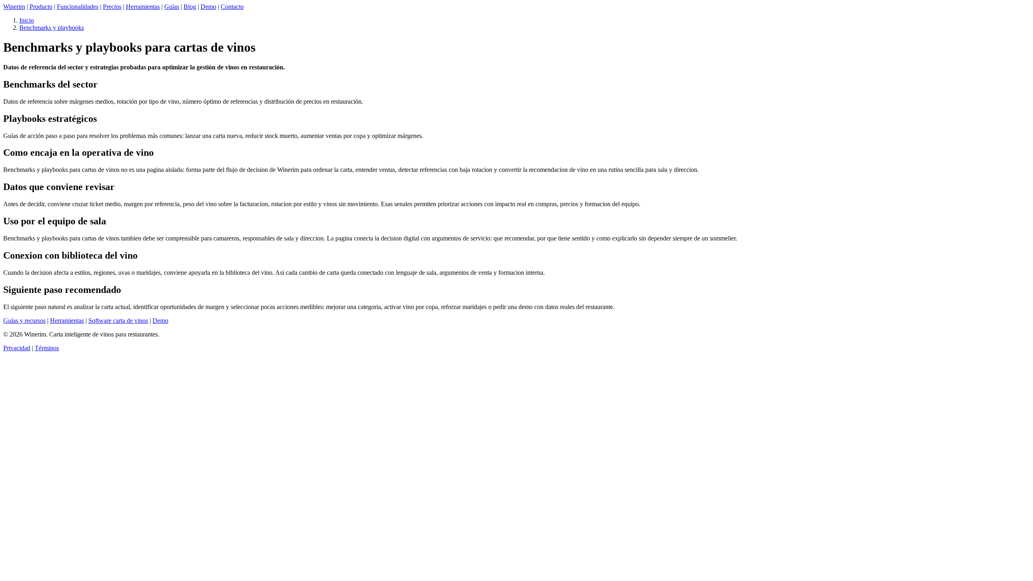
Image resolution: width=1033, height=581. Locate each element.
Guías (171, 6)
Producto (40, 6)
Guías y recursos (24, 320)
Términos (47, 348)
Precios (112, 6)
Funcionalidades (77, 6)
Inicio (26, 20)
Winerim (14, 6)
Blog (190, 6)
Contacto (232, 6)
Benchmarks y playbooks (51, 27)
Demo (208, 6)
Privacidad (16, 348)
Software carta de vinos (118, 320)
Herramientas (143, 6)
